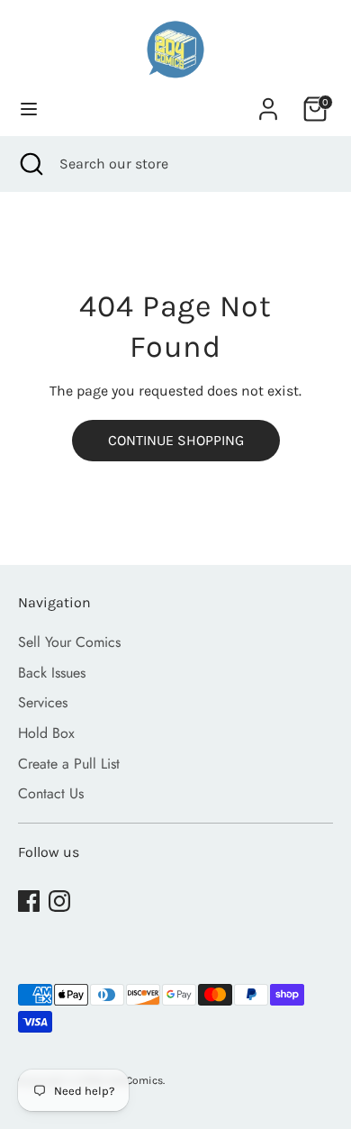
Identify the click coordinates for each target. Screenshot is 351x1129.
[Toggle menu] (29, 108)
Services (43, 702)
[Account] (268, 101)
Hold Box (46, 733)
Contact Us (51, 793)
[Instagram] (59, 901)
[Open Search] (30, 164)
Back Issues (52, 672)
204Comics (135, 1080)
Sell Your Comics (69, 642)
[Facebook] (29, 901)
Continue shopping (176, 440)
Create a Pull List (69, 763)
